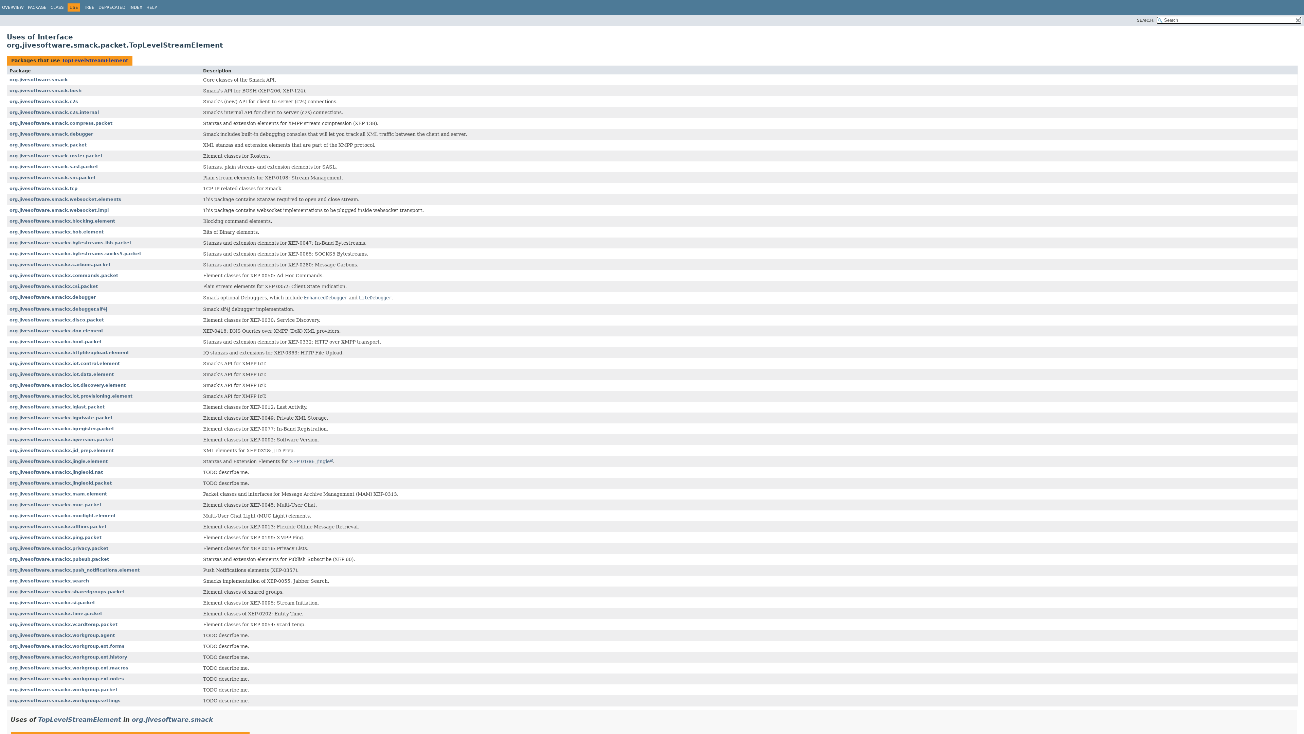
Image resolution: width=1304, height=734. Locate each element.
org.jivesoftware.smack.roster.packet (56, 155)
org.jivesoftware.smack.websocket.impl (59, 210)
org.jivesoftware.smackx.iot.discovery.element (68, 385)
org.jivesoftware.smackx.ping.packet (56, 537)
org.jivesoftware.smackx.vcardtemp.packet (63, 624)
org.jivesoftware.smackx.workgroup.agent (62, 635)
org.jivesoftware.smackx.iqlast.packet (57, 406)
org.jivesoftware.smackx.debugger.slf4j (58, 309)
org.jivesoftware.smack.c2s (44, 101)
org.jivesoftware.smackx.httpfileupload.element (69, 352)
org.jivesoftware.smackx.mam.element (58, 493)
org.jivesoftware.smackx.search (49, 580)
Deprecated (111, 7)
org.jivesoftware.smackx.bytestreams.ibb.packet (70, 242)
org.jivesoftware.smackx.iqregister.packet (62, 428)
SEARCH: (1146, 20)
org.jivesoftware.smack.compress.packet (61, 123)
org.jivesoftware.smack (39, 79)
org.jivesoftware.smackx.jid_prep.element (62, 450)
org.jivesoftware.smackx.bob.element (57, 231)
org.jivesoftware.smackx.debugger (53, 297)
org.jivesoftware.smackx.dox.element (56, 330)
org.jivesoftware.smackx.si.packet (52, 602)
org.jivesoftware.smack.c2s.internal (54, 112)
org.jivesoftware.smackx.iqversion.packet (61, 439)
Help (151, 7)
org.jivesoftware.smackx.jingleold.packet (61, 483)
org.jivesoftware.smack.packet (48, 144)
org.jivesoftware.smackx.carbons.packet (60, 264)
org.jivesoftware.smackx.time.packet (56, 613)
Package (37, 7)
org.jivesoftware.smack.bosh (46, 90)
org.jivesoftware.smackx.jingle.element (59, 461)
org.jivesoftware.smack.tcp (43, 188)
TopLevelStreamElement (95, 60)
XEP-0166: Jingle (310, 461)
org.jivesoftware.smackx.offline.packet (58, 526)
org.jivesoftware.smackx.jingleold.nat (56, 472)
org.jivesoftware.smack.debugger (51, 134)
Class (57, 7)
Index (135, 7)
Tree (89, 7)
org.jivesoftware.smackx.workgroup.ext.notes (67, 678)
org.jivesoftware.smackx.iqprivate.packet (61, 417)
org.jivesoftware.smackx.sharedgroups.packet (67, 591)
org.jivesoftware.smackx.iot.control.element (65, 363)
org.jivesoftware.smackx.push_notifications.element (75, 570)
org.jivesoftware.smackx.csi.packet (54, 286)
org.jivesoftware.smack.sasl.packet (54, 166)
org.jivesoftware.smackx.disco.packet (57, 319)
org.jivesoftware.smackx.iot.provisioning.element (71, 396)
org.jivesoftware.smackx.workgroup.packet (63, 689)
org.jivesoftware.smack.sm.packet (53, 177)
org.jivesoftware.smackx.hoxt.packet (56, 341)
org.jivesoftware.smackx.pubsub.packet (59, 559)
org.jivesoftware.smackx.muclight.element (63, 515)
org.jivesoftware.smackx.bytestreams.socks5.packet (75, 253)
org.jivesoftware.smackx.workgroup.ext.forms (67, 646)
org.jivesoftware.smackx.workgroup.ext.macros (69, 667)
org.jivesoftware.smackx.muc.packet (56, 504)
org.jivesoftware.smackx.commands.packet (64, 275)
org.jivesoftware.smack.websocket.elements (65, 199)
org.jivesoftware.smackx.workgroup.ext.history (68, 657)
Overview (13, 7)
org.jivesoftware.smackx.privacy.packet (59, 548)
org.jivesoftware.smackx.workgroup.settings (65, 700)
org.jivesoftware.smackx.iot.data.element (62, 374)
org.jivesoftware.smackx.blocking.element (62, 221)
